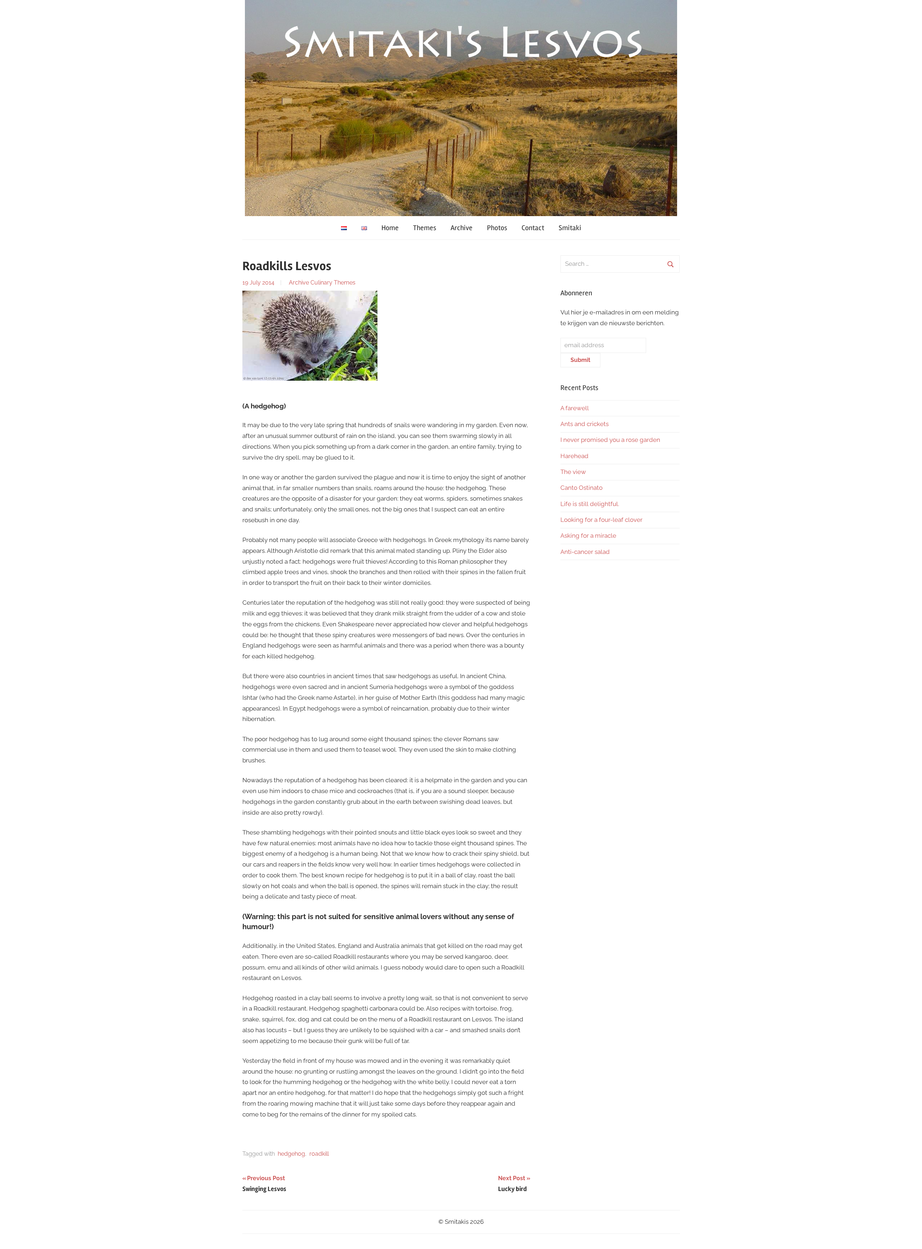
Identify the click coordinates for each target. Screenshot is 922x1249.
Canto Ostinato (581, 487)
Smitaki (570, 227)
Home (390, 227)
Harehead (574, 456)
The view (573, 471)
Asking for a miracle (588, 535)
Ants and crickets (584, 423)
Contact (533, 227)
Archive (462, 227)
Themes (424, 227)
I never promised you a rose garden (610, 439)
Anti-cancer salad (585, 551)
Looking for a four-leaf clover (601, 519)
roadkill (319, 1153)
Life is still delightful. (589, 503)
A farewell (574, 408)
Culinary (321, 282)
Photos (497, 227)
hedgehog (291, 1153)
